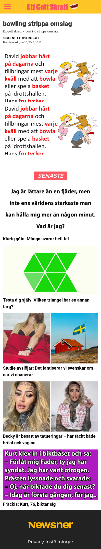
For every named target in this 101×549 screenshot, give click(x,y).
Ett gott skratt (12, 31)
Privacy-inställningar (50, 542)
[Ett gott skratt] (50, 6)
